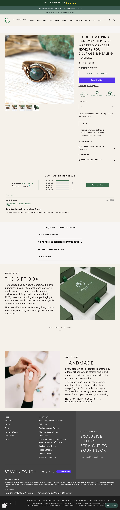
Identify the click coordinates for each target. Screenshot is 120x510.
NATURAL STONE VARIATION (51, 249)
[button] (32, 20)
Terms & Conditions (47, 457)
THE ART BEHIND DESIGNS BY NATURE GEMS (58, 242)
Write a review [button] (97, 185)
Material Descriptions (48, 432)
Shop (7, 428)
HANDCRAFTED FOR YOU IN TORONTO (92, 148)
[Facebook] (43, 472)
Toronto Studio (11, 432)
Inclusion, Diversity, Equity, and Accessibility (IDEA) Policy (87, 503)
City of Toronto (9, 489)
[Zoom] (8, 100)
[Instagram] (53, 472)
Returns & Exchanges (91, 160)
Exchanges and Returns (49, 428)
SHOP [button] (7, 417)
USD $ (8, 503)
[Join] (113, 456)
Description (86, 141)
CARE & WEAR (44, 257)
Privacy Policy (45, 454)
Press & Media (45, 450)
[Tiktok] (46, 472)
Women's (9, 420)
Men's (7, 424)
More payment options (89, 86)
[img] (11, 200)
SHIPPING (85, 154)
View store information (91, 135)
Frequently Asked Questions (51, 420)
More (7, 439)
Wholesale (43, 436)
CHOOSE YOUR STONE (48, 234)
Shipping (43, 424)
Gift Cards (9, 436)
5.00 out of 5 (27, 183)
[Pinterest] (50, 472)
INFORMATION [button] (45, 417)
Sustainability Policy (48, 446)
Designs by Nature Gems (40, 501)
